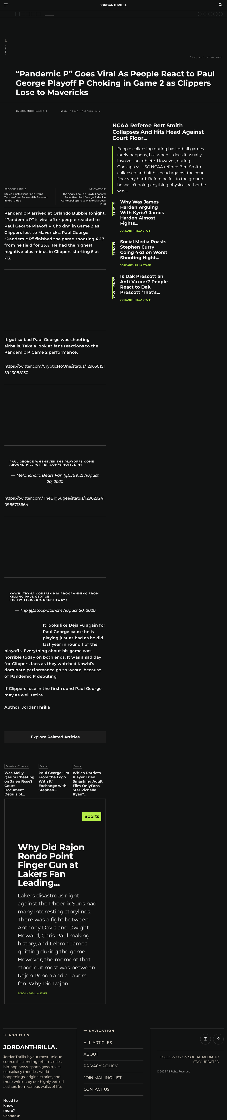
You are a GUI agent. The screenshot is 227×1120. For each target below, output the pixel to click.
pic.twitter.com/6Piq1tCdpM (54, 464)
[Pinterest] (34, 724)
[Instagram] (205, 1039)
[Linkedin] (44, 724)
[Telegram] (75, 724)
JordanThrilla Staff (34, 111)
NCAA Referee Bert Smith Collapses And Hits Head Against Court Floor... (158, 131)
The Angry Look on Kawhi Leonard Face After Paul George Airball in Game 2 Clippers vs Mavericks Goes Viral (83, 199)
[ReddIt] (55, 724)
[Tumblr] (65, 724)
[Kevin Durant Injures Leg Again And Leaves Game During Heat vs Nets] (28, 14)
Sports (5, 50)
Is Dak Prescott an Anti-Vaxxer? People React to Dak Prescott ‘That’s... (144, 284)
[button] (220, 5)
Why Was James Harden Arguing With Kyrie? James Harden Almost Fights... (142, 212)
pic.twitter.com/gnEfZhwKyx (39, 600)
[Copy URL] (96, 724)
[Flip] (86, 724)
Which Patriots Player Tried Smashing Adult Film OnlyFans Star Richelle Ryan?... (88, 783)
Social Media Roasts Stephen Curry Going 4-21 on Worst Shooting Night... (143, 249)
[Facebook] (13, 724)
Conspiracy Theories (17, 766)
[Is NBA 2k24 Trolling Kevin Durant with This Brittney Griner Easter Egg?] (200, 14)
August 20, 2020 (79, 610)
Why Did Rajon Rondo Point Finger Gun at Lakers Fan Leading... (51, 865)
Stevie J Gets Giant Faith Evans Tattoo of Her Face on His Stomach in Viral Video (26, 197)
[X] (23, 724)
